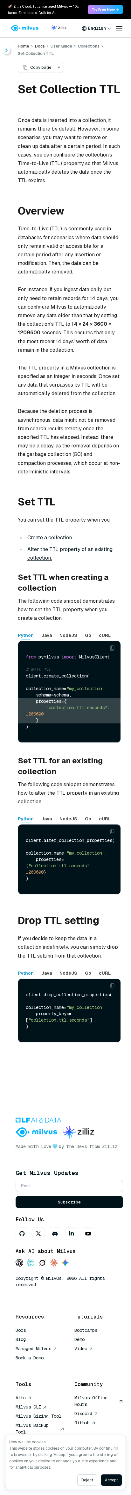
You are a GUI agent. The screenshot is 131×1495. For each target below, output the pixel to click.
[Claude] (54, 1263)
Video (80, 1348)
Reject (87, 1480)
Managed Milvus (33, 1348)
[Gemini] (65, 1263)
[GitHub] (22, 1233)
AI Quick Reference (38, 1367)
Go (88, 635)
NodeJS (68, 635)
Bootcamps (85, 1330)
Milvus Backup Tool (32, 1428)
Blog (21, 1339)
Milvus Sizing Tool (38, 1416)
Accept (111, 1480)
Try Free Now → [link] (105, 9)
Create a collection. (50, 537)
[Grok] (42, 1263)
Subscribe (69, 1202)
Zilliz (109, 1146)
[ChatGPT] (19, 1263)
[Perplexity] (31, 1263)
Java (46, 635)
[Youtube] (88, 1233)
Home (23, 46)
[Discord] (55, 1233)
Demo (79, 1339)
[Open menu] (119, 28)
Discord (83, 1413)
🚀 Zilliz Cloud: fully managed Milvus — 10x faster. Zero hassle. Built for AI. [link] (43, 9)
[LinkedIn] (71, 1233)
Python (26, 635)
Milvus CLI (28, 1407)
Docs (40, 46)
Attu (21, 1398)
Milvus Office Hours (90, 1401)
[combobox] (97, 28)
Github (82, 1423)
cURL (105, 635)
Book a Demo (30, 1358)
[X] (38, 1233)
